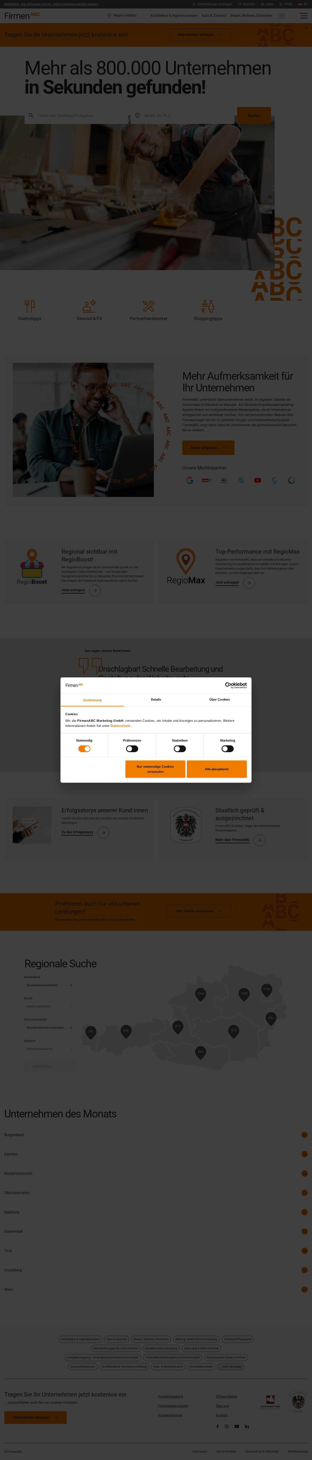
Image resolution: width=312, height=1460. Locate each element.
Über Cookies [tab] (219, 699)
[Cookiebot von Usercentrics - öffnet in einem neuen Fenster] (228, 685)
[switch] (132, 748)
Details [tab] (156, 699)
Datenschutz (121, 726)
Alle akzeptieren (217, 769)
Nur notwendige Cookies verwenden (155, 769)
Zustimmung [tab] (92, 700)
